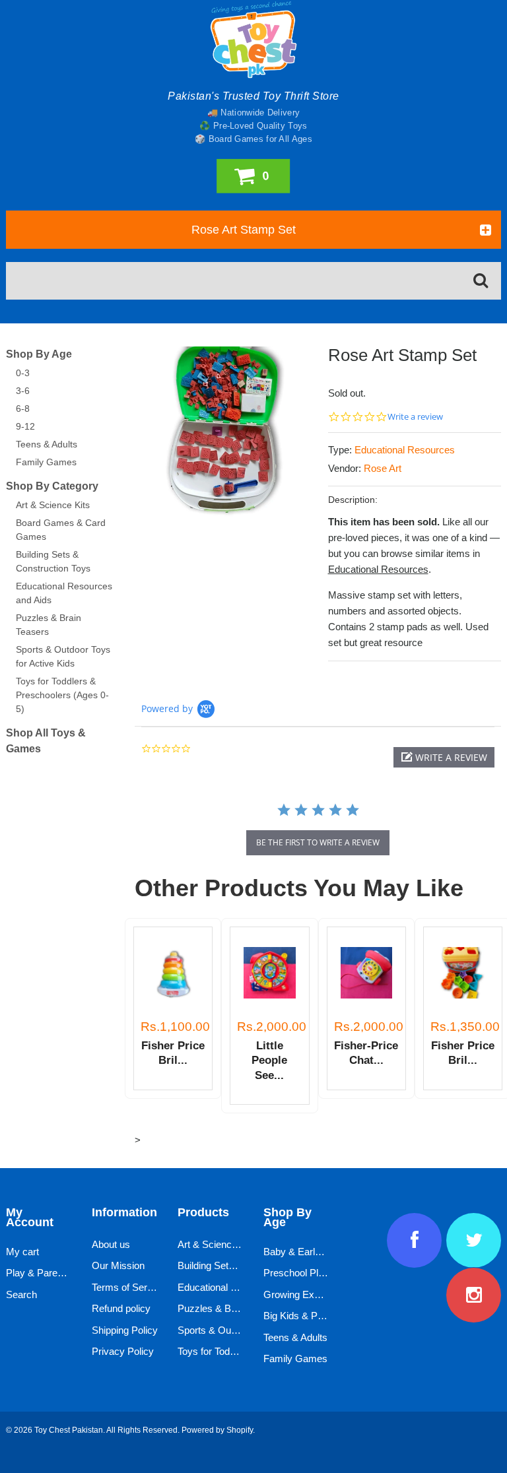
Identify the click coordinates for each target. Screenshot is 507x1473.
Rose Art (382, 468)
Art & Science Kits (53, 505)
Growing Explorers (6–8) (316, 1294)
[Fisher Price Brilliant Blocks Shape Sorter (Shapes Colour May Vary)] (462, 972)
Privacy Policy (123, 1351)
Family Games (46, 462)
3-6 (23, 390)
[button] (443, 757)
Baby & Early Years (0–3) (318, 1251)
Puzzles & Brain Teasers (231, 1308)
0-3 (23, 373)
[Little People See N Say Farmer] (269, 972)
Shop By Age (39, 354)
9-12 (25, 426)
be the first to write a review (318, 842)
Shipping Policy (125, 1330)
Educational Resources (405, 449)
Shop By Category (52, 486)
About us (111, 1244)
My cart (22, 1251)
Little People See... (269, 1060)
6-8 (23, 408)
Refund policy (121, 1308)
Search (21, 1294)
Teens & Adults (46, 444)
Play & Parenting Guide (56, 1272)
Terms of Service (128, 1287)
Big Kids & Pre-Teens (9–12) (324, 1315)
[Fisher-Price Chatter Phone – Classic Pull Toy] (366, 972)
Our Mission (118, 1265)
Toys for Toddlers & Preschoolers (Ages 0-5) (62, 695)
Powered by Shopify (217, 1430)
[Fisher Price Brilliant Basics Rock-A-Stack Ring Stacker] (173, 972)
